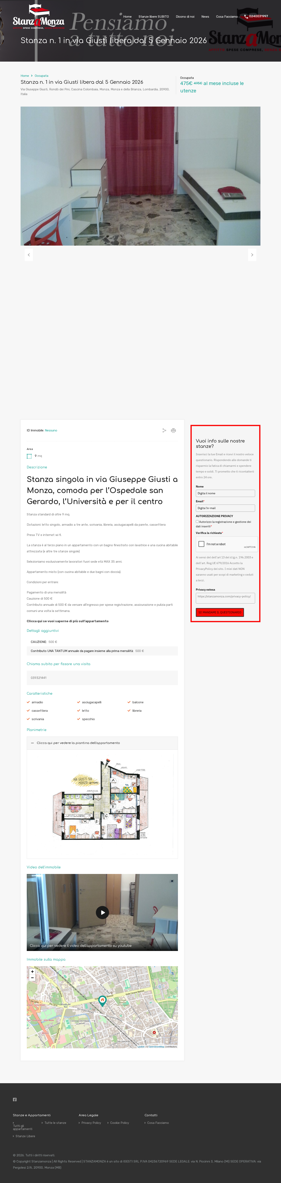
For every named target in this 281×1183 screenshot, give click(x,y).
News (205, 16)
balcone (138, 702)
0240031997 (258, 16)
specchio (88, 719)
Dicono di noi (185, 16)
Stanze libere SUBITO (154, 16)
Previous (29, 255)
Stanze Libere (25, 1136)
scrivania (38, 719)
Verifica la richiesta (209, 533)
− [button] (32, 977)
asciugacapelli (91, 702)
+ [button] (32, 971)
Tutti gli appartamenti (22, 1127)
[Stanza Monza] (38, 27)
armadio (37, 702)
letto (85, 711)
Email (200, 501)
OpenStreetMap (156, 1046)
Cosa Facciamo (227, 16)
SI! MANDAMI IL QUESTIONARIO (220, 612)
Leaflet (141, 1046)
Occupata (41, 76)
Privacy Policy (91, 1122)
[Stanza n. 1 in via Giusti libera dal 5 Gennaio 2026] (102, 1001)
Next (252, 255)
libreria (137, 711)
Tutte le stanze (55, 1122)
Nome (200, 486)
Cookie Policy (119, 1122)
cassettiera (40, 711)
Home (127, 16)
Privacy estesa (205, 589)
